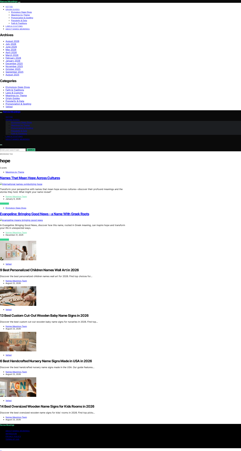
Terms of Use (12, 439)
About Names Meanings (18, 29)
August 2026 (12, 41)
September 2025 (14, 71)
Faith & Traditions (19, 23)
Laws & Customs (14, 26)
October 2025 (13, 69)
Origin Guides (13, 9)
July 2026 (11, 44)
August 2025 (12, 74)
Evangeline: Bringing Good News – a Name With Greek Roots (44, 214)
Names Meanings (8, 1)
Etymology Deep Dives (21, 12)
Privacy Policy (13, 436)
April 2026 (11, 52)
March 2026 (12, 55)
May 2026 (11, 49)
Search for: (5, 147)
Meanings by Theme (20, 15)
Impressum (11, 434)
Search (31, 150)
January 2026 (13, 60)
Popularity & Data (19, 20)
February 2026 (13, 58)
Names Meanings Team (16, 196)
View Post (4, 204)
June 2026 (11, 46)
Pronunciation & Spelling (22, 17)
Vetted (9, 7)
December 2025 (14, 63)
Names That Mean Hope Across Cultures (30, 178)
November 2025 (14, 66)
